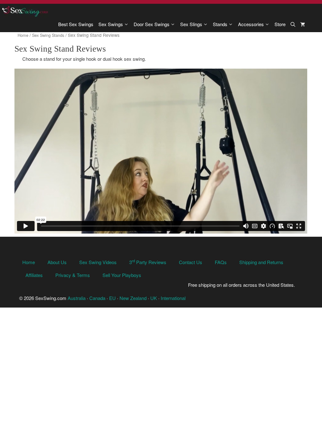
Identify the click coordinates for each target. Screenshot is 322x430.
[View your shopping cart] (303, 24)
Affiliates (34, 275)
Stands (220, 24)
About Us (57, 262)
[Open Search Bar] (293, 24)
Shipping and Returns (261, 262)
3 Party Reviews (147, 262)
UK (153, 298)
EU (112, 298)
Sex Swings (110, 24)
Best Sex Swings (75, 24)
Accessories (251, 24)
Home (23, 35)
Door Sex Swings (151, 24)
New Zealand (133, 298)
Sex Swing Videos (98, 262)
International (173, 298)
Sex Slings (191, 24)
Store (280, 24)
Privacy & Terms (72, 275)
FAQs (221, 262)
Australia (77, 298)
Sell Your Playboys (122, 275)
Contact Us (190, 262)
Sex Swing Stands (48, 35)
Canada (97, 298)
